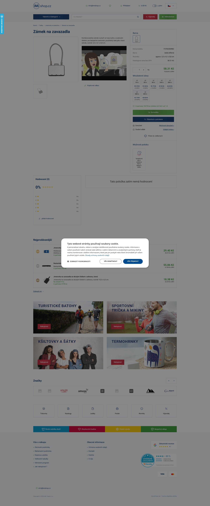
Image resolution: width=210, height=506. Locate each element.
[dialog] (105, 253)
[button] (78, 261)
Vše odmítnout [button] (110, 261)
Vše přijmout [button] (133, 261)
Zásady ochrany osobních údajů (97, 255)
